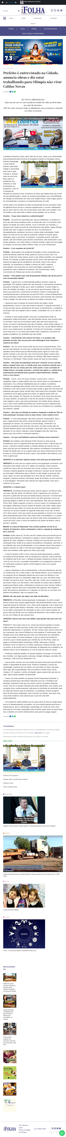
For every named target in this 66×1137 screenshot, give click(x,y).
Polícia (11, 29)
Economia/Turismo (50, 29)
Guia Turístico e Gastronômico (33, 33)
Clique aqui (37, 732)
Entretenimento (38, 18)
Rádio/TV (33, 23)
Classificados (53, 18)
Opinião (24, 18)
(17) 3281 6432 (40, 1129)
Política (34, 29)
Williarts (51, 1133)
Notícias (11, 18)
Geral (23, 29)
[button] (5, 52)
